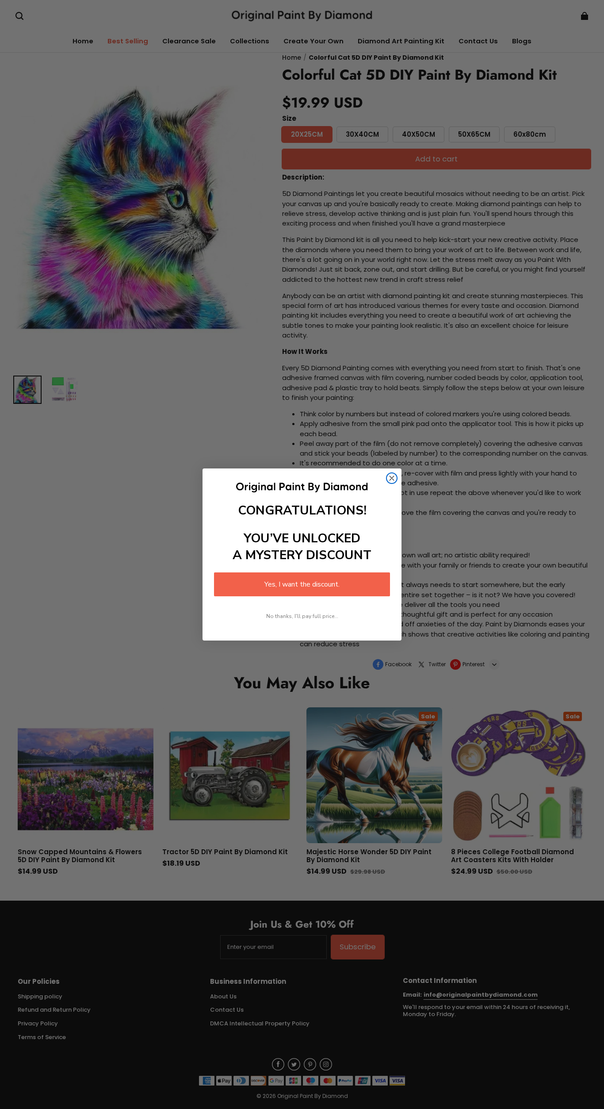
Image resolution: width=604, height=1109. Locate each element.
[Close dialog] (391, 478)
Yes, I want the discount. (302, 584)
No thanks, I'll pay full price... (302, 616)
